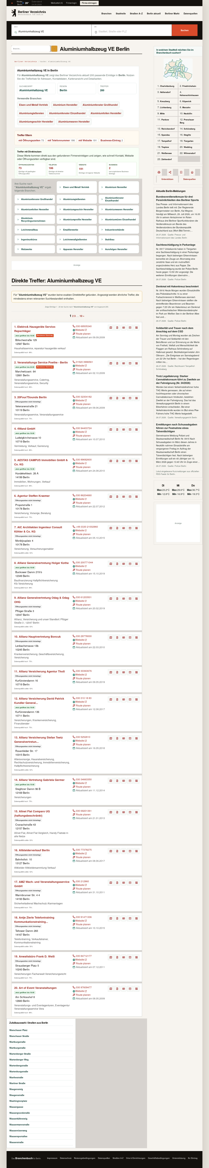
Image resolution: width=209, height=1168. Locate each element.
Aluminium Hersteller (65, 105)
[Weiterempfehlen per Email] (130, 327)
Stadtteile (121, 13)
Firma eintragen (89, 3)
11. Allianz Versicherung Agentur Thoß (39, 671)
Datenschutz (65, 1158)
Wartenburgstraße (18, 1071)
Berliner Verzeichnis (26, 62)
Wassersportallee (18, 1136)
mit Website (87, 140)
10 (81, 316)
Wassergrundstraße (19, 1112)
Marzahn (186, 107)
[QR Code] (136, 327)
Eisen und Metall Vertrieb (33, 105)
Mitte (162, 113)
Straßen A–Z (136, 13)
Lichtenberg (165, 107)
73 (20, 168)
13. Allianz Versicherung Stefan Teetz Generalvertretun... (38, 739)
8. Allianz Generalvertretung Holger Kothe (41, 563)
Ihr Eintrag (193, 1158)
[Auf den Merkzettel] (117, 327)
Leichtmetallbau (29, 229)
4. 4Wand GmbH (24, 429)
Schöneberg (189, 128)
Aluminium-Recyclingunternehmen (33, 219)
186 (51, 168)
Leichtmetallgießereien (75, 239)
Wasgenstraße (16, 1095)
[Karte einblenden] (111, 327)
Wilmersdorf (189, 153)
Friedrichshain (189, 86)
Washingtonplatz (18, 1100)
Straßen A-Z (118, 1158)
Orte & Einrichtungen (135, 1158)
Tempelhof (166, 140)
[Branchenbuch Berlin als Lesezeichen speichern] (181, 172)
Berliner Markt (172, 13)
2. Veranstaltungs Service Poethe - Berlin (41, 362)
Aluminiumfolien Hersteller (106, 113)
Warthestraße (16, 1077)
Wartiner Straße (17, 1083)
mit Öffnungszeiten (31, 140)
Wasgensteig (16, 1089)
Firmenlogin (71, 3)
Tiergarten (188, 140)
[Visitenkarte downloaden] (124, 327)
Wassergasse (16, 1106)
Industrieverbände (114, 229)
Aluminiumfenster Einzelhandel (67, 113)
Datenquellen (191, 13)
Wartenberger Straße (20, 1053)
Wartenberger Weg (19, 1059)
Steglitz (187, 134)
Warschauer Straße (19, 1036)
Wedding (188, 147)
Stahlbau (109, 239)
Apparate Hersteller (73, 249)
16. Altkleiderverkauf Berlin (32, 850)
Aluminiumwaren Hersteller (74, 121)
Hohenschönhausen (189, 95)
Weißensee (166, 153)
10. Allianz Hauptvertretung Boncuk (37, 637)
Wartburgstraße (17, 1041)
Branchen (106, 13)
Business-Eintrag (112, 140)
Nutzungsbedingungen (84, 1158)
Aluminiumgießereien (31, 113)
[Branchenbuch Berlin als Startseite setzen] (192, 172)
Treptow (165, 147)
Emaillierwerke (70, 229)
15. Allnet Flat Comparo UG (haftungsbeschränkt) (32, 813)
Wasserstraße (16, 1142)
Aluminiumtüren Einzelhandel (120, 219)
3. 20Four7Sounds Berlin (30, 397)
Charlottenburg (167, 86)
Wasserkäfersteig (18, 1118)
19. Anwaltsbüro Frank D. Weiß (34, 956)
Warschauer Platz (18, 1030)
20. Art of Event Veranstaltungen (35, 988)
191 (81, 169)
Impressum (52, 1158)
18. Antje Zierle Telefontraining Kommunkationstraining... (34, 919)
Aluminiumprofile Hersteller (77, 219)
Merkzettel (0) (57, 3)
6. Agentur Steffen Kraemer (32, 496)
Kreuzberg (165, 101)
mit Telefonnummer (61, 140)
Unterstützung (178, 1158)
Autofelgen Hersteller (116, 249)
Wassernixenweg (18, 1130)
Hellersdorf (165, 92)
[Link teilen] (170, 172)
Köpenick (186, 101)
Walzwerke (26, 249)
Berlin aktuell (154, 13)
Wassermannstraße (19, 1124)
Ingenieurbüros (29, 239)
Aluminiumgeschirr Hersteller (36, 121)
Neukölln (188, 113)
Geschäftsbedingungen (159, 1158)
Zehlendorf (166, 159)
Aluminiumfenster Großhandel (100, 105)
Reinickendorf (168, 128)
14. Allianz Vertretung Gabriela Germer (39, 780)
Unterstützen (167, 179)
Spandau (165, 134)
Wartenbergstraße (18, 1065)
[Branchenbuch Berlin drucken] (159, 172)
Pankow (165, 119)
